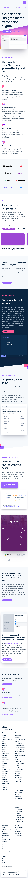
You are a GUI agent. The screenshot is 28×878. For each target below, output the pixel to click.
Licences (4, 847)
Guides (4, 827)
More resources (6, 853)
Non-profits (18, 779)
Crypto (4, 751)
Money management (20, 755)
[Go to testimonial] (11, 550)
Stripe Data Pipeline (7, 714)
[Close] (25, 871)
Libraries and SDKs (19, 817)
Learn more (16, 600)
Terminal (4, 787)
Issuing (4, 765)
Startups (17, 737)
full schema (11, 438)
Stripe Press (18, 833)
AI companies (18, 761)
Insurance (17, 773)
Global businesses (19, 749)
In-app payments (19, 751)
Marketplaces (18, 753)
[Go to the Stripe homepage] (4, 727)
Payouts (4, 775)
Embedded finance (20, 745)
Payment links (5, 771)
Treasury (4, 789)
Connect (4, 749)
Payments (4, 773)
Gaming (17, 767)
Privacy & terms (6, 839)
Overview (14, 7)
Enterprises (18, 735)
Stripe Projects (19, 819)
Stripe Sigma (5, 7)
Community (5, 833)
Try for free (6, 31)
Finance (19, 228)
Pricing (20, 7)
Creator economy (19, 763)
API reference (18, 811)
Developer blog (19, 821)
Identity (4, 761)
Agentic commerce (20, 739)
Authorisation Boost (7, 739)
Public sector (18, 785)
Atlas (3, 737)
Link (3, 767)
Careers (17, 829)
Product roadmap (19, 827)
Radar (3, 777)
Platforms (17, 757)
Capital (4, 743)
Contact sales (16, 31)
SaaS (16, 759)
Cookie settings (6, 851)
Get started (6, 659)
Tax (3, 785)
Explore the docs (7, 331)
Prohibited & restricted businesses (5, 843)
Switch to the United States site (10, 874)
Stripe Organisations (11, 643)
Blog (3, 831)
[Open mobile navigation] (24, 2)
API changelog (18, 815)
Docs (24, 7)
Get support (5, 858)
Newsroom (18, 831)
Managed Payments (7, 769)
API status (17, 813)
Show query (5, 243)
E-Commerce (18, 743)
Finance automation (20, 747)
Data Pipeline (5, 753)
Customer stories (6, 829)
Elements (4, 755)
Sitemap (4, 849)
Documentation (6, 697)
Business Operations (8, 228)
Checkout (4, 745)
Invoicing (4, 763)
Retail (16, 787)
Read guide (6, 282)
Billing (3, 741)
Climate (4, 747)
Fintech (17, 765)
